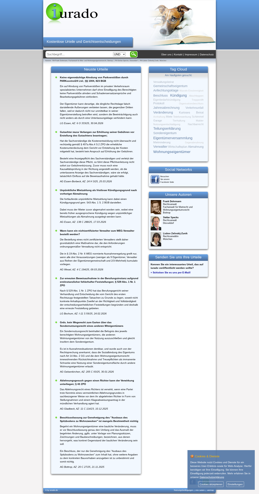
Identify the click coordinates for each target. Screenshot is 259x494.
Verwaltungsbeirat (163, 81)
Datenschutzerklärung (212, 477)
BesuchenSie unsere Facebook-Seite (167, 179)
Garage (157, 120)
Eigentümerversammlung (172, 138)
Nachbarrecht (196, 124)
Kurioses (184, 112)
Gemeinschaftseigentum (170, 86)
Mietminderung (161, 142)
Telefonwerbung (182, 116)
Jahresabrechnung (166, 107)
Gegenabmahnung (194, 142)
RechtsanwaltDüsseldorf (170, 220)
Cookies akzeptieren (211, 484)
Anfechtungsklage (165, 90)
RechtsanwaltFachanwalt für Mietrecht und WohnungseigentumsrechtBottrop (178, 207)
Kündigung (178, 95)
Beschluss (160, 95)
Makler (200, 120)
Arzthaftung (159, 116)
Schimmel (198, 116)
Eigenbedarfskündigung (166, 99)
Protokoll (158, 103)
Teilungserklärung (167, 128)
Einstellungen (235, 484)
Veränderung (163, 112)
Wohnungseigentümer (171, 152)
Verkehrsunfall (195, 107)
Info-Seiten (200, 490)
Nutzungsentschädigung (166, 124)
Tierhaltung (179, 120)
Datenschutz (207, 54)
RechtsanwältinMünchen (175, 236)
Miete (169, 116)
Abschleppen (196, 95)
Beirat (200, 112)
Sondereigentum (165, 133)
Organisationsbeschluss (191, 103)
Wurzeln (183, 90)
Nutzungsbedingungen (183, 490)
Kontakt (178, 54)
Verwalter (160, 146)
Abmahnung (196, 146)
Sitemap (210, 490)
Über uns (166, 54)
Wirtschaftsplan (177, 146)
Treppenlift (198, 100)
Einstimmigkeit (196, 90)
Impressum (191, 54)
